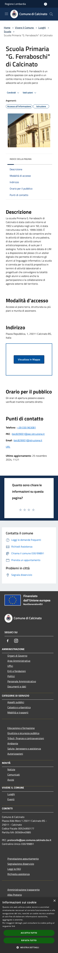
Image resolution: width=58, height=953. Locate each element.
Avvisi (10, 780)
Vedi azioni (28, 92)
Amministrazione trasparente (23, 890)
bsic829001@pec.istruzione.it (28, 434)
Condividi (11, 92)
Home (7, 28)
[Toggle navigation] (6, 14)
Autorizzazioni (15, 754)
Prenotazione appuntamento (23, 859)
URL (8, 447)
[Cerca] (51, 14)
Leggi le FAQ (14, 869)
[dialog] (29, 925)
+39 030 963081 (26, 427)
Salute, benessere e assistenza (24, 748)
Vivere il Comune (24, 28)
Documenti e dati (16, 686)
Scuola (7, 31)
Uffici (10, 666)
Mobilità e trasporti (17, 712)
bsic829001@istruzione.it (28, 440)
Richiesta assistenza (18, 874)
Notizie (11, 769)
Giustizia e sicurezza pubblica (23, 733)
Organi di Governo (17, 656)
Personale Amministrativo (21, 681)
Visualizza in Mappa (29, 359)
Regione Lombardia (15, 4)
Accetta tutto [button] (29, 932)
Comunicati (13, 774)
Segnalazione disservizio (20, 864)
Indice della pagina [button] (20, 159)
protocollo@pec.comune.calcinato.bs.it (29, 840)
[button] (29, 947)
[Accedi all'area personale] (45, 4)
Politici (11, 676)
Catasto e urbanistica (19, 707)
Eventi (11, 799)
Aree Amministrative (18, 661)
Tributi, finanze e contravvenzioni (25, 738)
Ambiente (12, 743)
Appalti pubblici (15, 702)
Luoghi (42, 28)
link (13, 926)
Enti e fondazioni (16, 671)
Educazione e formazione (21, 728)
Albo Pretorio (14, 895)
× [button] (54, 901)
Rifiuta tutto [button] (29, 940)
